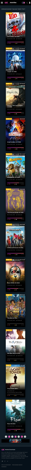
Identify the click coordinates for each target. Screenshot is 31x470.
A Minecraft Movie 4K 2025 (15, 247)
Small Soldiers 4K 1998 (14, 142)
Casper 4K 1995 (12, 71)
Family (19, 8)
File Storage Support (17, 464)
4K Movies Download (6, 8)
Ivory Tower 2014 (12, 388)
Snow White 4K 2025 (13, 283)
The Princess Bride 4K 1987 (15, 212)
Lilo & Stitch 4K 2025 (13, 36)
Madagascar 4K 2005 (13, 177)
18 (25, 436)
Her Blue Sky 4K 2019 (13, 353)
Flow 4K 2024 (11, 423)
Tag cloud (14, 8)
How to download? (6, 464)
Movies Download (10, 449)
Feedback (3, 466)
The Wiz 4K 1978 (12, 318)
